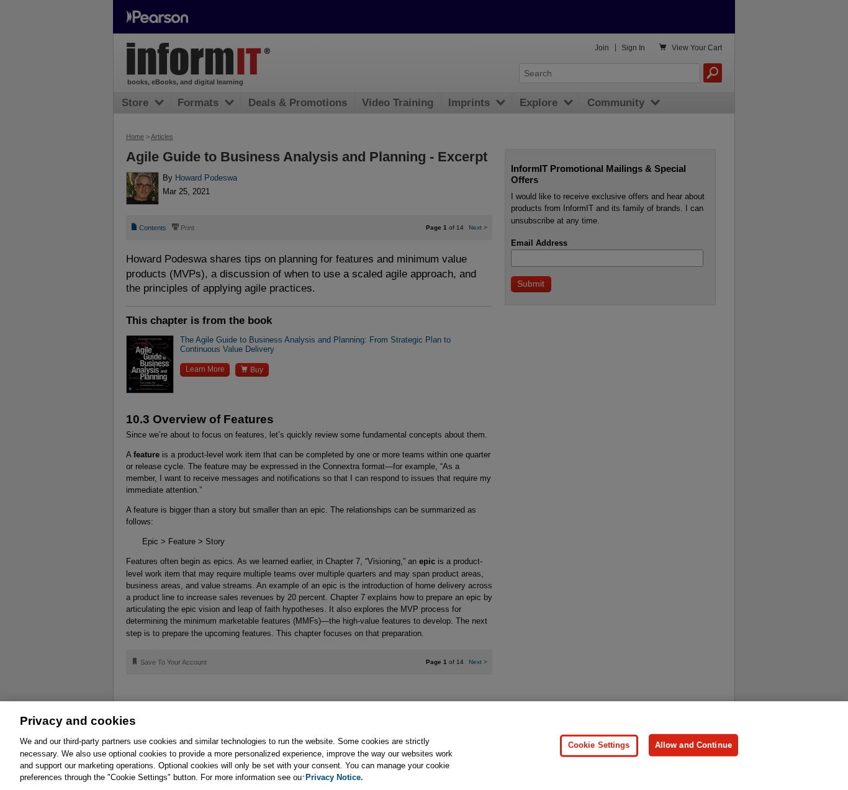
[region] (424, 745)
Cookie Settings (599, 745)
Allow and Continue (693, 745)
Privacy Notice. (334, 777)
